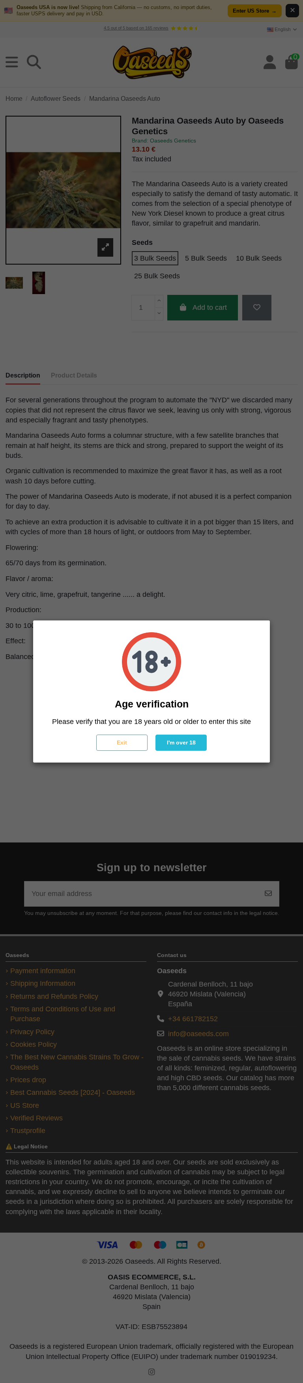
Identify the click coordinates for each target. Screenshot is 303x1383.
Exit (122, 742)
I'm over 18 (181, 742)
